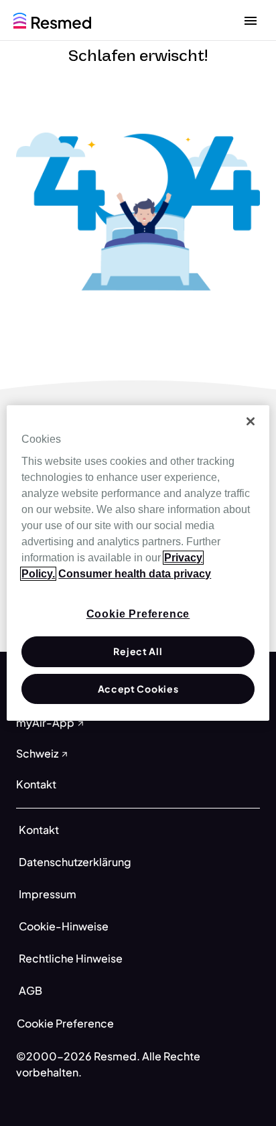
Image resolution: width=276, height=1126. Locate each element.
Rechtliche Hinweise (71, 958)
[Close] (250, 421)
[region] (138, 563)
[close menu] (250, 20)
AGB (30, 990)
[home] (52, 19)
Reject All (137, 651)
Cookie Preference (65, 1023)
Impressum (47, 894)
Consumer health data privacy (134, 573)
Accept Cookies (138, 689)
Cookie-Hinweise (64, 926)
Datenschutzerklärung (75, 862)
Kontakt (39, 830)
